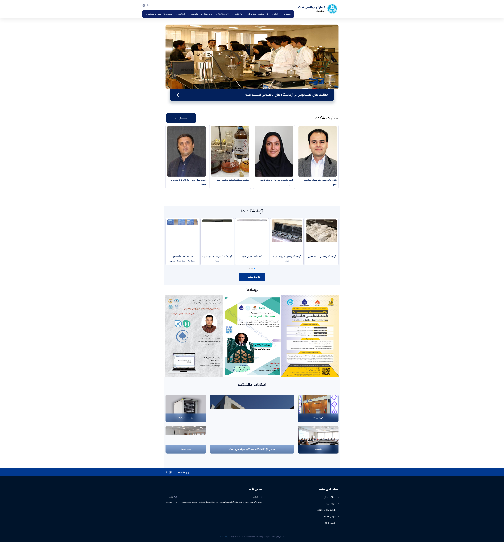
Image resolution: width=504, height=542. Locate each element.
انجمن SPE (330, 523)
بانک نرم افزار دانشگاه (326, 510)
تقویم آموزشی (329, 504)
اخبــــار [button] (183, 118)
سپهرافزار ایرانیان (225, 536)
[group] (321, 241)
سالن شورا (318, 449)
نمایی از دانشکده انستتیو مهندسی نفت (252, 449)
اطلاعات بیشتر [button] (254, 277)
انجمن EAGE (329, 517)
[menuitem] (286, 14)
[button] (254, 268)
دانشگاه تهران (329, 497)
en (148, 5)
